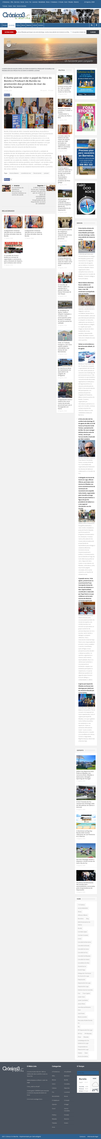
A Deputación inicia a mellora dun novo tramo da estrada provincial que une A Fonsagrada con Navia (65, 404)
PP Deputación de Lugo (85, 1030)
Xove (14, 6)
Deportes (29, 25)
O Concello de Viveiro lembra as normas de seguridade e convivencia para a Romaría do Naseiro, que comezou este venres (13, 259)
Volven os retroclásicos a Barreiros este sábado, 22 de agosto (86, 346)
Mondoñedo (41, 2)
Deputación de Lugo (84, 983)
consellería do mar (26, 173)
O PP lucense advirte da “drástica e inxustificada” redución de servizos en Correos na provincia (65, 234)
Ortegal (66, 1104)
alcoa (79, 911)
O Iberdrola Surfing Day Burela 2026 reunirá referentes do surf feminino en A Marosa (85, 833)
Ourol (65, 2)
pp (78, 1026)
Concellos (67, 1084)
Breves (23, 25)
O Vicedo (60, 2)
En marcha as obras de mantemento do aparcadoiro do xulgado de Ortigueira (64, 371)
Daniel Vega (81, 970)
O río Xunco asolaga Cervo (34, 1099)
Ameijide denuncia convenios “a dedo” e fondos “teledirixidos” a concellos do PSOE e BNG (65, 113)
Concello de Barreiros (84, 942)
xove (86, 1053)
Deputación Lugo (83, 986)
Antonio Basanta (14, 173)
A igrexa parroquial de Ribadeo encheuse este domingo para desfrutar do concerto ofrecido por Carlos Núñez (86, 688)
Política (18, 25)
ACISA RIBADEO (83, 908)
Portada (5, 25)
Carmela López (82, 932)
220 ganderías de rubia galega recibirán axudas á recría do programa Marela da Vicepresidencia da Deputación (64, 204)
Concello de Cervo (83, 949)
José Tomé (81, 1013)
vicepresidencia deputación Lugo (83, 1048)
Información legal (92, 1136)
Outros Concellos (21, 6)
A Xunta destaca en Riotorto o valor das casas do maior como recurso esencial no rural (65, 261)
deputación (81, 979)
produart (46, 173)
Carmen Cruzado (83, 935)
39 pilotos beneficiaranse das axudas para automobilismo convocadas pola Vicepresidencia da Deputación (85, 886)
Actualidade (11, 25)
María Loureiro (82, 1017)
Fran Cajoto (86, 993)
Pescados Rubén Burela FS (85, 1022)
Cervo (26, 2)
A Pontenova (5, 2)
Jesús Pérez (81, 1004)
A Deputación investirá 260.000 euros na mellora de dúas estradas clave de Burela (13, 233)
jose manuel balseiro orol (84, 1008)
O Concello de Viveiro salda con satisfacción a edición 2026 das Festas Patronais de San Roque (64, 289)
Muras (48, 2)
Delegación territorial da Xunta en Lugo (84, 974)
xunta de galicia (83, 1056)
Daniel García (82, 966)
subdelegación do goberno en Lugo (83, 1042)
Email (51, 90)
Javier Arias (81, 997)
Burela (22, 2)
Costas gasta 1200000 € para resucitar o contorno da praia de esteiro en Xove (38, 1093)
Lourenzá (34, 2)
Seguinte (40, 186)
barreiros (81, 918)
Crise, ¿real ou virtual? (33, 1086)
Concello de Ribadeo (84, 956)
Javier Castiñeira (83, 1000)
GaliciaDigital (36, 1136)
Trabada (4, 6)
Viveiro (10, 6)
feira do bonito (37, 173)
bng (87, 918)
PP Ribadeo (88, 1033)
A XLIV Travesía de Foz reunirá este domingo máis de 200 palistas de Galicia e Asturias (85, 804)
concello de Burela (83, 945)
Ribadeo (70, 2)
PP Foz (80, 1033)
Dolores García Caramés (85, 990)
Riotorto (76, 2)
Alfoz (11, 2)
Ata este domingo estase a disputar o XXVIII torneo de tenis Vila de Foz (85, 861)
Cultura (35, 25)
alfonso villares (82, 915)
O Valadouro (54, 2)
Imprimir (44, 90)
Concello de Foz (82, 952)
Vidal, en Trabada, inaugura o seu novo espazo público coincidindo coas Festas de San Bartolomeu (65, 347)
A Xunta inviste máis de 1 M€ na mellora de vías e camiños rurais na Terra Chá (65, 89)
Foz (30, 2)
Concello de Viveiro (83, 959)
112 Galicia (81, 905)
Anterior (17, 186)
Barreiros (17, 2)
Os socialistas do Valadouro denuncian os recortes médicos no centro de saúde (19, 191)
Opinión (54, 1104)
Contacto (40, 25)
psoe (79, 1037)
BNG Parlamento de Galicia (84, 923)
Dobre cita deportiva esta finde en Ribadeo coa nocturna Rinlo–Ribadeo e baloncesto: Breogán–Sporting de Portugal (85, 775)
